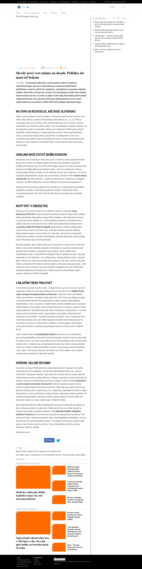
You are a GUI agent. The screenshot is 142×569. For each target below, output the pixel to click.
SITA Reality (74, 2)
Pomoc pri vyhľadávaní (31, 13)
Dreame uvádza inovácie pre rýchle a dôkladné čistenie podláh (75, 515)
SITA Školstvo (84, 2)
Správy (26, 68)
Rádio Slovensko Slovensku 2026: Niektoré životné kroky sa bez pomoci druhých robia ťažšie (75, 471)
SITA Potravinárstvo (64, 2)
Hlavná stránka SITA (22, 564)
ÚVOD (18, 13)
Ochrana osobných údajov (24, 562)
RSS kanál (36, 562)
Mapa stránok (38, 564)
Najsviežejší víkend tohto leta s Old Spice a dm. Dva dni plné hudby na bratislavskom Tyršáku (110, 24)
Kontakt (63, 13)
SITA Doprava (53, 2)
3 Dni (113, 18)
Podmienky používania (23, 560)
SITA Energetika (21, 2)
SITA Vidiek (92, 2)
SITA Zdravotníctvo (33, 2)
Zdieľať (50, 440)
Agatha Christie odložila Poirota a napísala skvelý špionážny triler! (109, 45)
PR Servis (53, 13)
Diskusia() (64, 68)
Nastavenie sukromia (23, 566)
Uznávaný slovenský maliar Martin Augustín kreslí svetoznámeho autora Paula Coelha (75, 486)
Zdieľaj (23, 7)
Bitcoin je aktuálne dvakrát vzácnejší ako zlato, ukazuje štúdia (75, 499)
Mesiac (124, 18)
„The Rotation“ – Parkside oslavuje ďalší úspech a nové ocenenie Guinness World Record (109, 38)
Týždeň (118, 18)
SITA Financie (44, 2)
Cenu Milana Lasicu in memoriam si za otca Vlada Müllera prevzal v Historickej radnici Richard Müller (50, 455)
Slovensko (33, 68)
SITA (45, 13)
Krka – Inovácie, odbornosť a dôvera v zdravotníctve (108, 50)
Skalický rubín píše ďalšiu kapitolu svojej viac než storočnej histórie (109, 31)
